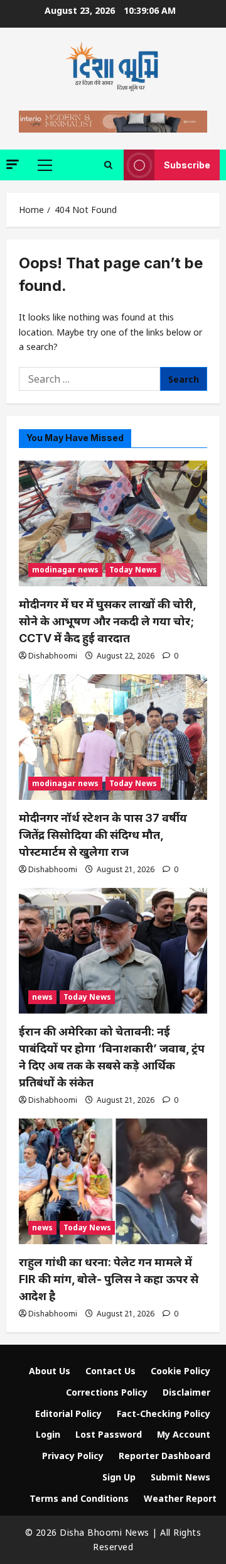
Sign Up (119, 1477)
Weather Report (180, 1498)
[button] (12, 164)
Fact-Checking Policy (163, 1413)
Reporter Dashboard (164, 1456)
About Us (49, 1371)
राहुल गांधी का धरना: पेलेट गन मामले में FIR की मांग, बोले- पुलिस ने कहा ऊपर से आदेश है (108, 1279)
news (42, 997)
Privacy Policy (73, 1456)
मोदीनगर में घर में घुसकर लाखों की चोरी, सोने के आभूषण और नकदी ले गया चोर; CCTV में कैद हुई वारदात (107, 621)
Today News (133, 569)
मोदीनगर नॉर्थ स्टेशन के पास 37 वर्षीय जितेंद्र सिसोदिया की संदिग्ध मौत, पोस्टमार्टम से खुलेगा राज (103, 834)
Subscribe (187, 165)
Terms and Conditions (79, 1498)
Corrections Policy (107, 1392)
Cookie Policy (180, 1371)
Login (48, 1434)
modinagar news (65, 569)
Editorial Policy (68, 1413)
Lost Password (108, 1434)
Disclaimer (186, 1392)
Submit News (180, 1477)
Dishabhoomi (52, 655)
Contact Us (110, 1371)
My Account (183, 1434)
